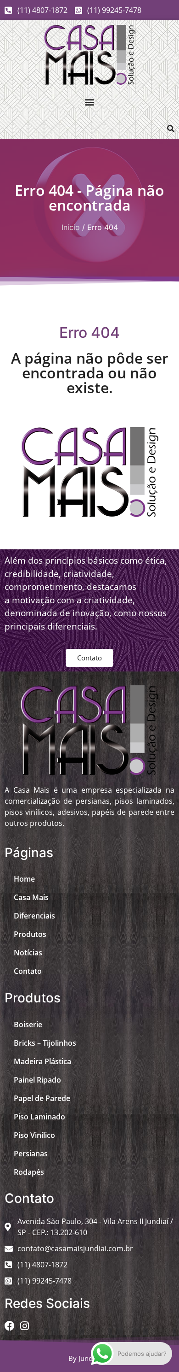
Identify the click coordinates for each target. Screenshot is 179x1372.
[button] (89, 101)
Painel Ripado (37, 1080)
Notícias (28, 953)
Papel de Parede (42, 1098)
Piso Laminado (39, 1117)
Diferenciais (34, 916)
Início (71, 227)
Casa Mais (31, 897)
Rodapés (29, 1172)
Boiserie (28, 1024)
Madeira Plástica (42, 1061)
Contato (28, 971)
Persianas (31, 1153)
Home (24, 879)
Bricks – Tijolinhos (45, 1043)
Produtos (30, 934)
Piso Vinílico (34, 1135)
